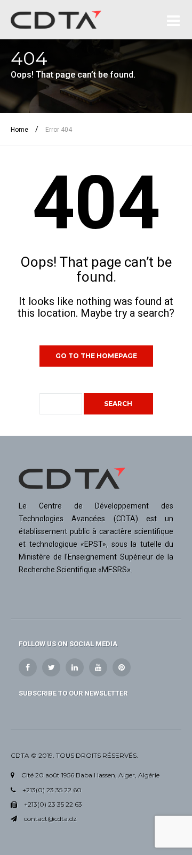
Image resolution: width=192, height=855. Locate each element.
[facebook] (28, 667)
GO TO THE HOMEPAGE (96, 356)
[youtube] (98, 667)
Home (19, 129)
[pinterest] (122, 667)
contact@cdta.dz (50, 819)
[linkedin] (75, 667)
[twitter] (51, 667)
